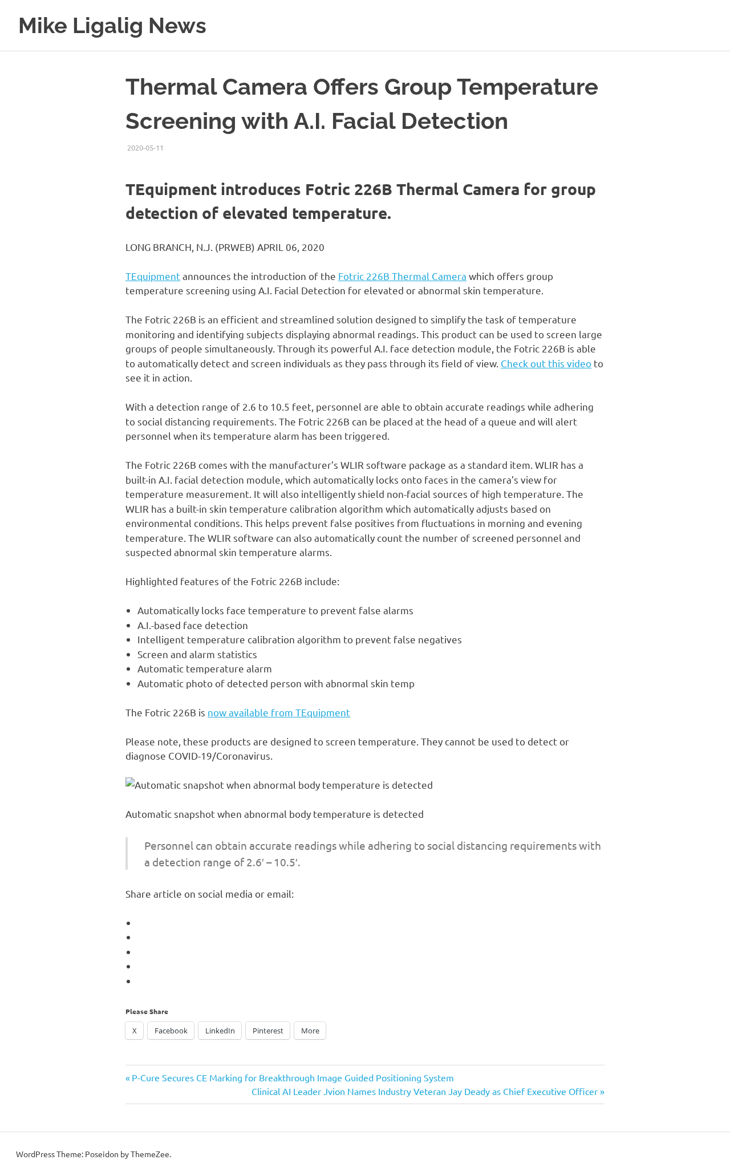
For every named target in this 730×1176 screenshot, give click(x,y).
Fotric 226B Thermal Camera (402, 276)
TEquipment (152, 276)
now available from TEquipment (279, 712)
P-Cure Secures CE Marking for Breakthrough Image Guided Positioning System (292, 1077)
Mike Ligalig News (112, 25)
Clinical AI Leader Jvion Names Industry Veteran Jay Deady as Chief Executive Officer (425, 1091)
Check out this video (546, 363)
